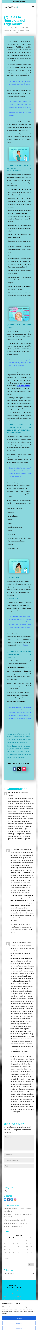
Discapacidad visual (9, 33)
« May (6, 1258)
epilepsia (25, 645)
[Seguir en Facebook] (14, 769)
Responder (29, 843)
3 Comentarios (20, 33)
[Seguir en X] (19, 769)
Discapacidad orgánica (23, 30)
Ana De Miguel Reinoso (13, 28)
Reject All (19, 1328)
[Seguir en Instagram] (24, 769)
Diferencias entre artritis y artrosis (14, 1220)
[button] (32, 7)
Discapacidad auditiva (10, 30)
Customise (19, 1323)
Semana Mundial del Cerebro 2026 (15, 1223)
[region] (19, 1316)
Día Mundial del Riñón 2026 (13, 1226)
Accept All (19, 1318)
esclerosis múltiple (23, 386)
